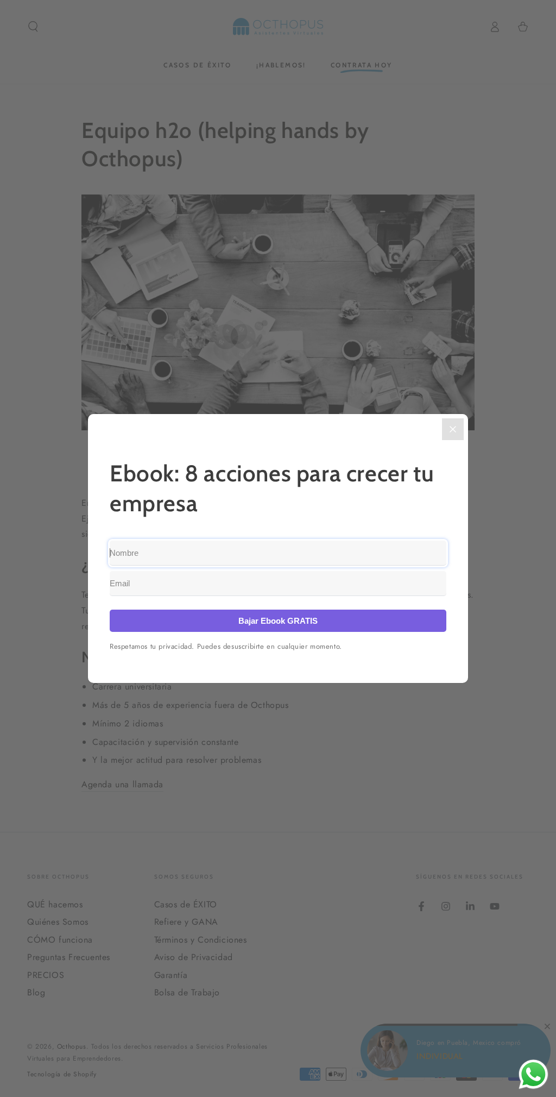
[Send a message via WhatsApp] (533, 1074)
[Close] (453, 429)
